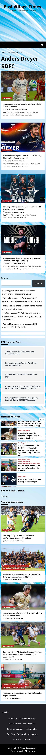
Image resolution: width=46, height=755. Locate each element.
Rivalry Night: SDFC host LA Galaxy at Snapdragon (29, 480)
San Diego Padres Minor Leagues (29, 463)
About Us (13, 718)
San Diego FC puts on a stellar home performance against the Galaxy (18, 292)
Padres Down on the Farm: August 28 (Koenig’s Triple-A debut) (19, 325)
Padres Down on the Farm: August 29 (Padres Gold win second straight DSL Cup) (22, 300)
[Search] (42, 45)
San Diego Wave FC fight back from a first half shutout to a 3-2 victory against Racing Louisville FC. (21, 316)
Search (4, 278)
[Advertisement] (23, 28)
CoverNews (16, 751)
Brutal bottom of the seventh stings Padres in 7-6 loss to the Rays (22, 307)
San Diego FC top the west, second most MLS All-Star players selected (22, 208)
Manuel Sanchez (18, 541)
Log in (5, 712)
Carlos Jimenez (17, 659)
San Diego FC (7, 98)
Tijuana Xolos (31, 729)
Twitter (4, 496)
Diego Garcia (17, 579)
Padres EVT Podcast (22, 739)
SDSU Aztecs (15, 723)
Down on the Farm (24, 459)
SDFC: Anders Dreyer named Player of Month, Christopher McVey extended (22, 156)
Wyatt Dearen (18, 618)
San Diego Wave (23, 443)
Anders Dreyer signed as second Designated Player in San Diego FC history (21, 259)
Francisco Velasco (21, 109)
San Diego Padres (24, 430)
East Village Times (22, 7)
